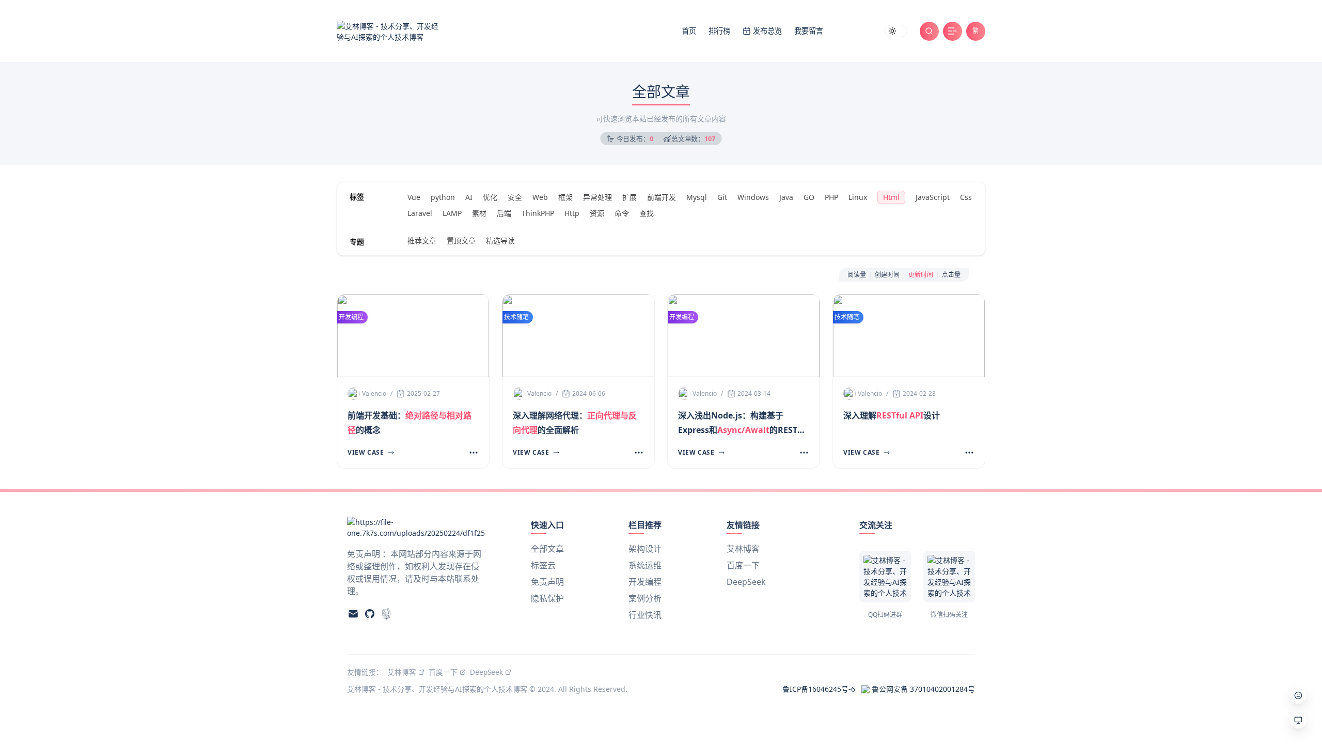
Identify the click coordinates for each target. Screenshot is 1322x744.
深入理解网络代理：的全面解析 (575, 423)
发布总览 (767, 31)
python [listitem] (443, 197)
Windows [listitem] (753, 197)
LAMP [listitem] (452, 213)
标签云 (543, 565)
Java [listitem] (786, 197)
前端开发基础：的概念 (409, 423)
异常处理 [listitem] (597, 197)
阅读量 (856, 275)
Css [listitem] (966, 197)
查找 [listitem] (646, 213)
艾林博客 (743, 548)
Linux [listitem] (857, 197)
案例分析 (645, 598)
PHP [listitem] (831, 197)
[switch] (896, 31)
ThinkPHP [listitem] (538, 213)
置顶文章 (461, 240)
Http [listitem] (571, 213)
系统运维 (645, 565)
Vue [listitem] (413, 197)
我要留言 (808, 31)
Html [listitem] (891, 197)
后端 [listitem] (504, 213)
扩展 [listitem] (629, 197)
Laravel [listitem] (419, 213)
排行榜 (719, 31)
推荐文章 (421, 240)
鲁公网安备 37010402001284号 (923, 689)
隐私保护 (547, 598)
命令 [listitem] (622, 213)
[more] (471, 452)
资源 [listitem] (597, 213)
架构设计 (645, 548)
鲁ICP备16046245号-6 (818, 689)
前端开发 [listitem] (661, 197)
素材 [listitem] (479, 213)
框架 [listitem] (565, 197)
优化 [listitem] (490, 197)
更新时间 (920, 275)
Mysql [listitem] (696, 197)
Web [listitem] (540, 197)
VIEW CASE (366, 452)
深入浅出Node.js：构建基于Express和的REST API (737, 423)
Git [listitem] (722, 197)
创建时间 (887, 275)
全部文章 (547, 548)
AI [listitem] (469, 197)
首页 (689, 31)
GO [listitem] (809, 197)
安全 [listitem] (515, 197)
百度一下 (743, 565)
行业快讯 (645, 615)
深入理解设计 (891, 415)
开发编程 (645, 581)
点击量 (951, 275)
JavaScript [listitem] (933, 197)
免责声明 (547, 581)
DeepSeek (746, 581)
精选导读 (500, 240)
